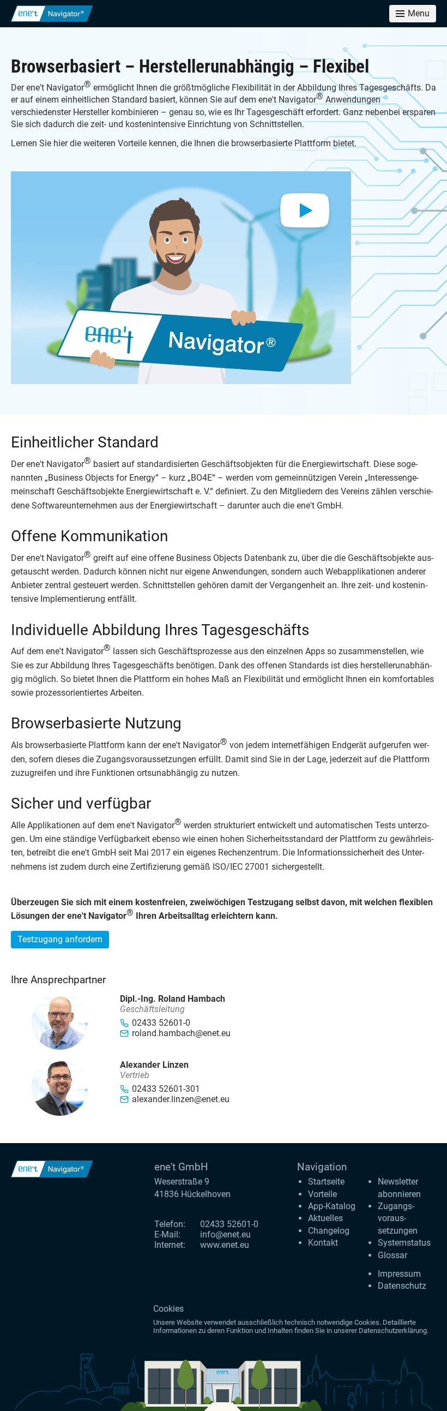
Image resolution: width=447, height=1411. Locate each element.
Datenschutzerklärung (393, 1330)
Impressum (399, 1274)
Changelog (328, 1230)
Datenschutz (402, 1286)
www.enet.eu (224, 1245)
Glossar (392, 1255)
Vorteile (322, 1194)
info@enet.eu (225, 1234)
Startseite (326, 1181)
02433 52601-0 (229, 1224)
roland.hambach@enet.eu (181, 1033)
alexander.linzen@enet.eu (180, 1099)
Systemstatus (404, 1242)
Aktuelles (325, 1218)
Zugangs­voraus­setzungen (398, 1218)
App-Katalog (331, 1206)
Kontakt (323, 1242)
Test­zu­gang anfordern (59, 939)
